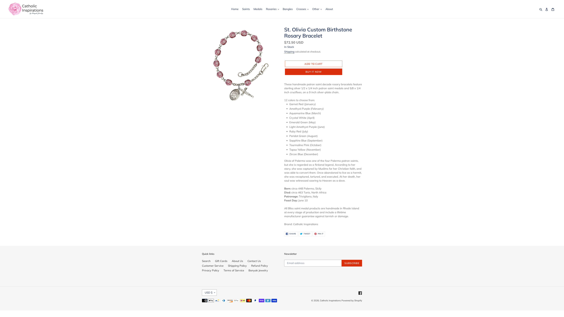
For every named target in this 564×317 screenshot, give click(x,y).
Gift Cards (221, 261)
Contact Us (254, 261)
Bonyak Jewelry (258, 270)
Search (206, 261)
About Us (237, 261)
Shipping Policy (237, 265)
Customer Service (213, 265)
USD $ (209, 292)
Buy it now (314, 71)
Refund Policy (259, 265)
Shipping (289, 51)
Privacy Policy (210, 270)
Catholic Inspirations (330, 300)
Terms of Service (234, 270)
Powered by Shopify (351, 300)
